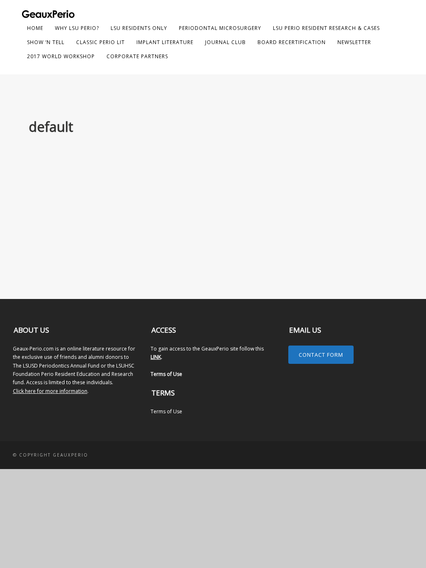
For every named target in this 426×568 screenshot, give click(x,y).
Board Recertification (292, 42)
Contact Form (321, 354)
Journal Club (225, 42)
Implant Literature (164, 42)
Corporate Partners (137, 56)
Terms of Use (166, 374)
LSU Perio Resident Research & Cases (326, 28)
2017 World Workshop (61, 56)
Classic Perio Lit (100, 42)
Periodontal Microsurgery (220, 28)
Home (35, 28)
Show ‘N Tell (45, 42)
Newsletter (354, 42)
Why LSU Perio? (77, 28)
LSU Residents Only (139, 28)
